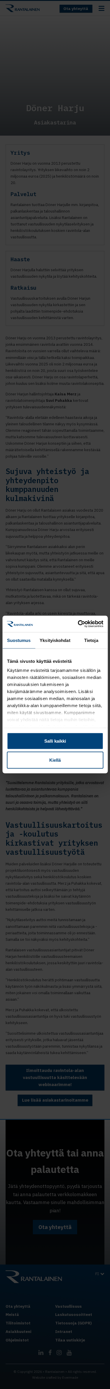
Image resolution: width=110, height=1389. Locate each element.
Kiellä (55, 760)
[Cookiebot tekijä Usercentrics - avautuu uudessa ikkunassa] (78, 624)
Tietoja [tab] (91, 640)
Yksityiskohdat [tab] (55, 640)
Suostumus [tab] (19, 640)
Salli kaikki (55, 740)
